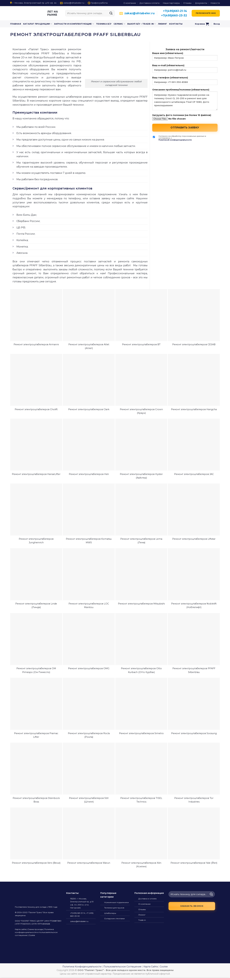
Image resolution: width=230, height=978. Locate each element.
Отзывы (187, 3)
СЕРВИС (118, 24)
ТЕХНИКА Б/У (103, 24)
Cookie (32, 935)
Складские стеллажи (114, 918)
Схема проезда (35, 929)
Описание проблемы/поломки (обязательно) (180, 89)
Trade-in (142, 920)
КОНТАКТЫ (175, 24)
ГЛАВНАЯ (15, 24)
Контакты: (72, 892)
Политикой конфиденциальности (175, 140)
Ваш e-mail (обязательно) (168, 65)
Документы (201, 3)
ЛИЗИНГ (162, 24)
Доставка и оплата (149, 3)
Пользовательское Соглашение (122, 966)
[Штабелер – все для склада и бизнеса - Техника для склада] (23, 13)
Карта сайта (20, 929)
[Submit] (111, 13)
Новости (215, 3)
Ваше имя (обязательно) (167, 53)
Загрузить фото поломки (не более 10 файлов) (181, 115)
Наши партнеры (171, 3)
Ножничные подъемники (116, 902)
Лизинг (142, 915)
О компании (129, 3)
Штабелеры (110, 913)
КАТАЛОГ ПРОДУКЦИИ (36, 24)
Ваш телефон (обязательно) (170, 77)
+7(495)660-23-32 (174, 15)
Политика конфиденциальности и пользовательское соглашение (36, 932)
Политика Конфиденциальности (81, 966)
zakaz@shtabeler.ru (139, 13)
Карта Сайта (150, 966)
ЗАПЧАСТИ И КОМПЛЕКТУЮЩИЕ (73, 24)
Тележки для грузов (114, 908)
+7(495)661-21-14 (175, 11)
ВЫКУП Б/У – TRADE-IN (140, 24)
